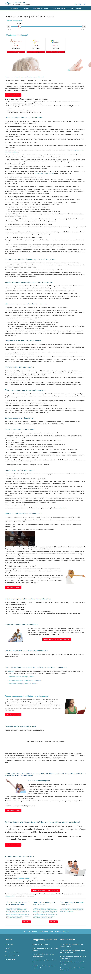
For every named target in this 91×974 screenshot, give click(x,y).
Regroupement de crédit (59, 8)
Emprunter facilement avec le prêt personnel (21, 677)
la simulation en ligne (22, 878)
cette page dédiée (10, 896)
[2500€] (8, 26)
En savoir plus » (26, 921)
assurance (11, 671)
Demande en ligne (16, 52)
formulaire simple (62, 508)
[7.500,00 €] (19, 26)
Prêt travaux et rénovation (40, 8)
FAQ (85, 4)
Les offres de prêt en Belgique (41, 944)
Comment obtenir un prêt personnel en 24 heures (23, 684)
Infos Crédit (77, 4)
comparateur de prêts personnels (44, 173)
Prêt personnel (14, 8)
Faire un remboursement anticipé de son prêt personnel (26, 696)
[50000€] (84, 26)
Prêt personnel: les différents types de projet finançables (25, 680)
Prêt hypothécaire (76, 8)
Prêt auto (26, 8)
